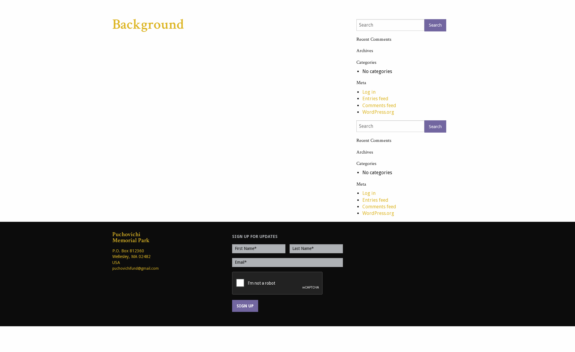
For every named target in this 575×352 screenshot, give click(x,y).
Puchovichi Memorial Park (131, 237)
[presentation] (277, 283)
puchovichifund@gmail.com (135, 268)
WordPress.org (378, 112)
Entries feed (375, 98)
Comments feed (379, 105)
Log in (369, 92)
